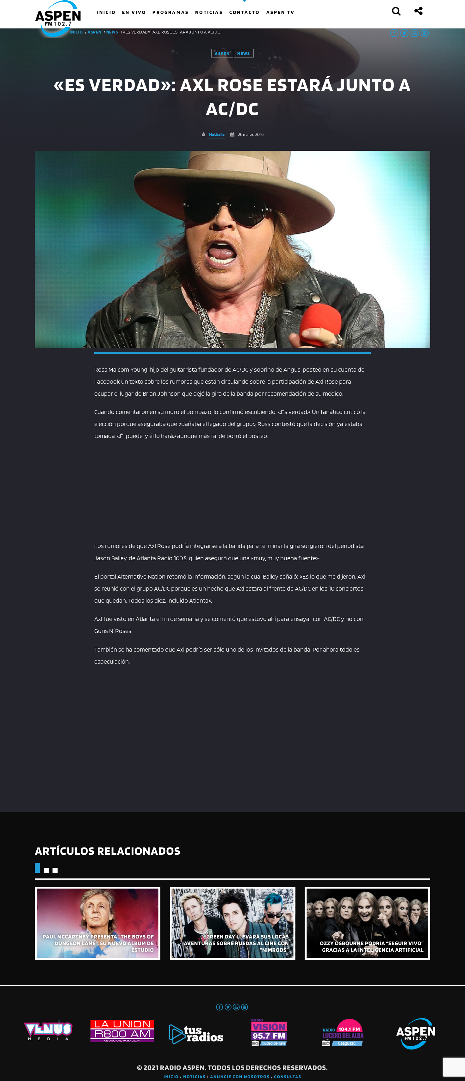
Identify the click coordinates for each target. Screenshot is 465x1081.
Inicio (171, 1076)
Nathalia (217, 134)
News (112, 31)
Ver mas (97, 923)
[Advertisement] (232, 489)
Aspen (95, 31)
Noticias (194, 1076)
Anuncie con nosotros (240, 1076)
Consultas (287, 1076)
